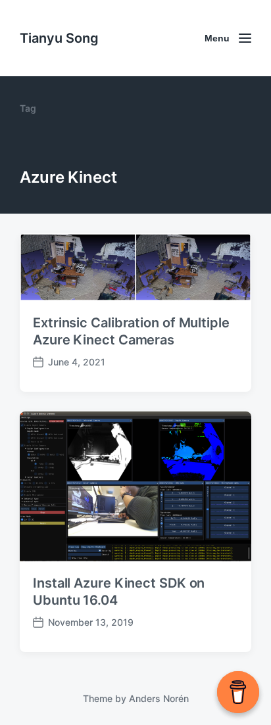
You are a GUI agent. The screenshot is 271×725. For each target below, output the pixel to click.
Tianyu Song (59, 38)
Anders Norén (159, 698)
